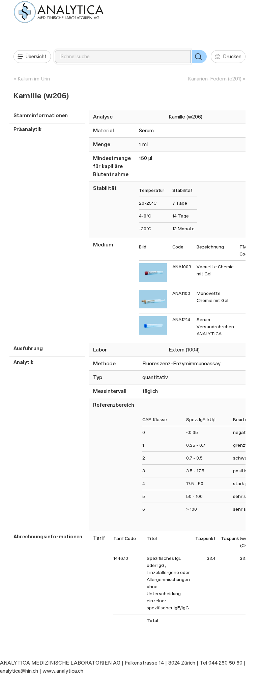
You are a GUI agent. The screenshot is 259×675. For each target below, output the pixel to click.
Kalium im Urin (34, 78)
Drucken (232, 56)
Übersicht (36, 56)
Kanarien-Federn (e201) (214, 78)
